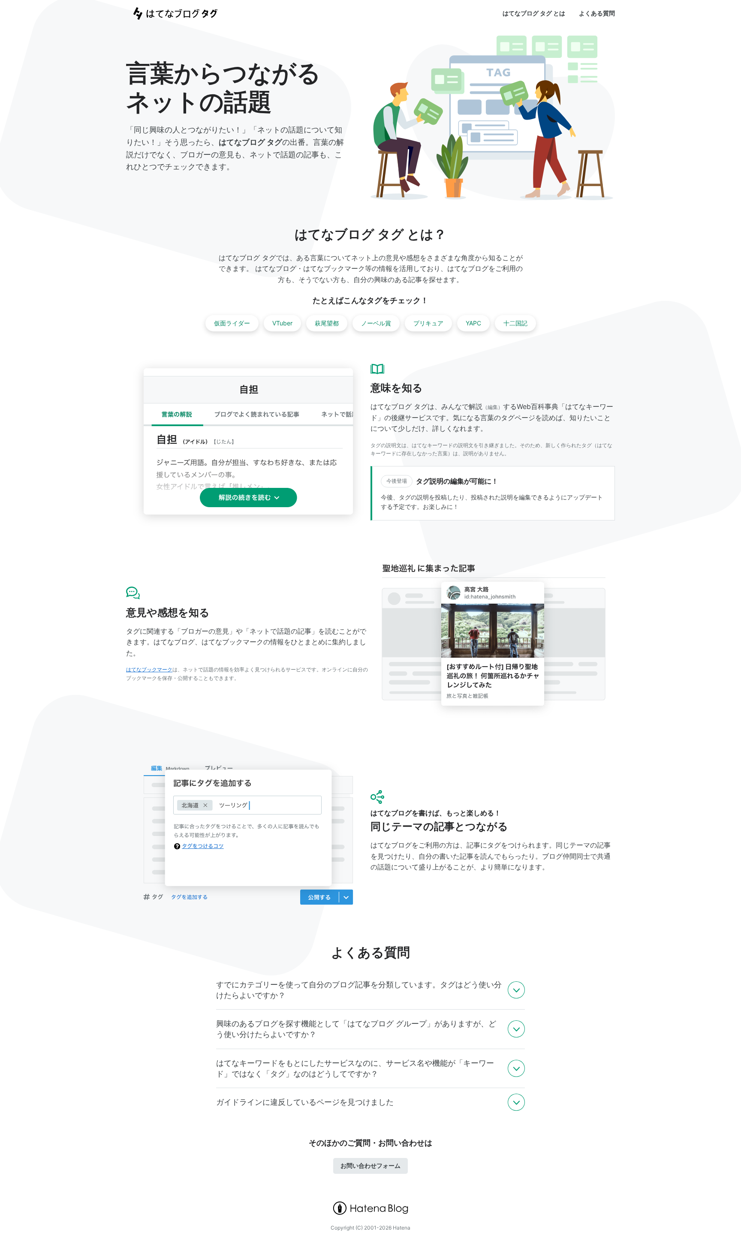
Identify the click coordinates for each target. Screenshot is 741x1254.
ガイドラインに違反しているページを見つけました (305, 1102)
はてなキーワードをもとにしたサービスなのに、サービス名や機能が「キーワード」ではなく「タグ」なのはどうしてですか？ (355, 1068)
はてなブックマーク (149, 669)
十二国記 (515, 323)
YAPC (473, 323)
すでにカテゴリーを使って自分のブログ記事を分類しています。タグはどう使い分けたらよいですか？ (359, 990)
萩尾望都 (327, 323)
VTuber (282, 323)
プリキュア (428, 323)
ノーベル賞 (376, 323)
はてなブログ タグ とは (534, 13)
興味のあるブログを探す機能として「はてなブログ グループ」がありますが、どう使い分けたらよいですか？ (356, 1029)
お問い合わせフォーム (370, 1165)
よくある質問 (597, 13)
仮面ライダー (232, 323)
